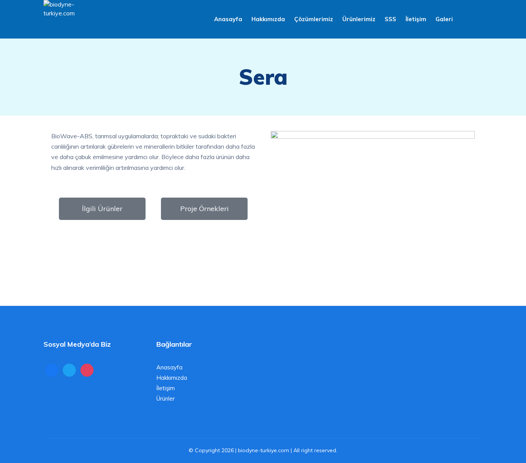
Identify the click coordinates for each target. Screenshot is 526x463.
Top (507, 444)
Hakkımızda (268, 19)
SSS (390, 19)
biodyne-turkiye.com (263, 450)
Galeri (444, 19)
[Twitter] (69, 369)
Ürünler (165, 398)
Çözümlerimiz (313, 19)
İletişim (415, 19)
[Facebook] (51, 369)
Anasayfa (228, 19)
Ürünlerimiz (358, 19)
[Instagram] (87, 369)
